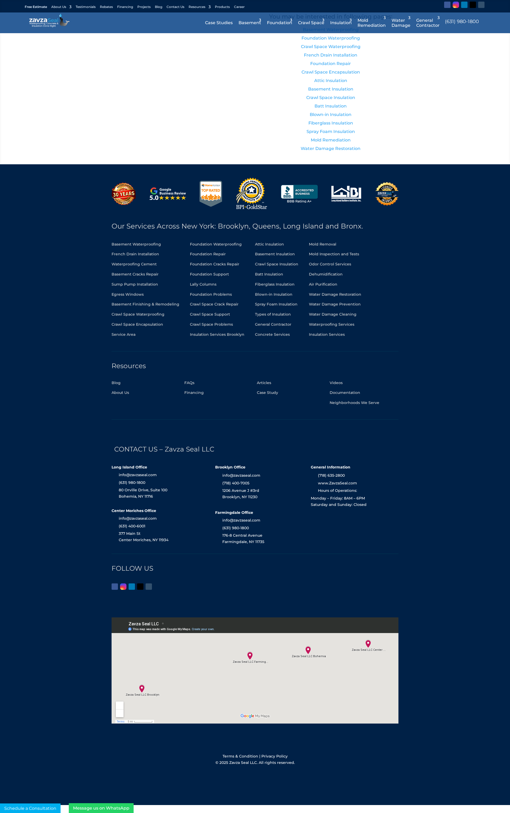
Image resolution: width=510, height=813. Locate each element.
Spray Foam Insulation (276, 304)
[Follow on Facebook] (447, 5)
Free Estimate (36, 7)
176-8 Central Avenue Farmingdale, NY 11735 (243, 538)
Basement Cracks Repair (135, 274)
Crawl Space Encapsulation (137, 324)
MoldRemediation (372, 23)
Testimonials (86, 7)
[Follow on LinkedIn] (464, 5)
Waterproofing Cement (134, 264)
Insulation (341, 22)
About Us (58, 7)
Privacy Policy (274, 756)
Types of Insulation (273, 314)
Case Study (267, 392)
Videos (336, 382)
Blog (158, 7)
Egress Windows (128, 294)
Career (239, 7)
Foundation (279, 22)
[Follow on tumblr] (481, 5)
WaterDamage (401, 23)
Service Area (123, 334)
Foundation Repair (208, 254)
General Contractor (273, 324)
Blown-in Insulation (273, 294)
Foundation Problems (211, 294)
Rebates (106, 7)
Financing (125, 7)
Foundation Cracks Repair (214, 264)
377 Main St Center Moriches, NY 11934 (143, 536)
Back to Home (179, 137)
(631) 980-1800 (462, 21)
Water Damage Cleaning (332, 314)
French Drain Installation (135, 254)
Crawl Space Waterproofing (138, 314)
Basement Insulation (275, 254)
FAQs (189, 382)
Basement (250, 22)
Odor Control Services (330, 264)
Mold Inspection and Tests (334, 254)
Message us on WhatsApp (101, 808)
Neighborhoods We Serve (354, 402)
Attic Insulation (269, 244)
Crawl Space (311, 22)
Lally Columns (203, 284)
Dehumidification (326, 274)
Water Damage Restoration (335, 294)
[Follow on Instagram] (456, 5)
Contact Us (175, 7)
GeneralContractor (428, 23)
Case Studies (219, 22)
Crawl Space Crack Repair (214, 304)
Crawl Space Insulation (276, 264)
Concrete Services (272, 334)
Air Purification (323, 284)
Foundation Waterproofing (216, 244)
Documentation (345, 392)
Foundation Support (209, 274)
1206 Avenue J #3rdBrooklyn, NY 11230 (240, 493)
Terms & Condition (240, 756)
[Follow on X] (473, 5)
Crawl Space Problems (211, 324)
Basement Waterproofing (136, 244)
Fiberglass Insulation (275, 284)
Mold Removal (322, 244)
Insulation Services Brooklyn (217, 334)
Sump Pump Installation (135, 284)
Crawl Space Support (210, 314)
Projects (144, 7)
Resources (197, 7)
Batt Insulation (269, 274)
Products (222, 7)
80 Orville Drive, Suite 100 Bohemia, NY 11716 (143, 493)
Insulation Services (327, 334)
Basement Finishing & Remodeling (145, 304)
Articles (264, 382)
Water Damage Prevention (335, 304)
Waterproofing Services (331, 324)
